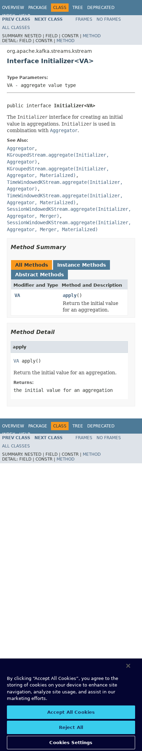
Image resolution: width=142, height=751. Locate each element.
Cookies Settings (70, 742)
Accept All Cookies (71, 712)
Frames (83, 19)
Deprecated (100, 7)
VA (17, 295)
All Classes (16, 27)
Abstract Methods (39, 274)
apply (70, 295)
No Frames (109, 19)
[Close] (128, 666)
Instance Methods (81, 265)
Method (92, 35)
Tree (77, 7)
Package (37, 7)
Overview (13, 7)
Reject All (71, 727)
